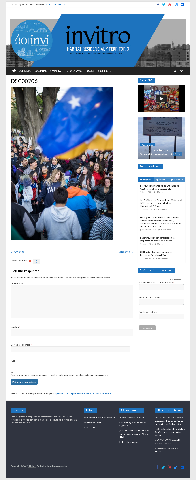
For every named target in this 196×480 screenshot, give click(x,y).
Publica (90, 70)
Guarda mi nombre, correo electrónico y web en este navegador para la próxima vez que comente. (59, 375)
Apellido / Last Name (149, 312)
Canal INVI (56, 70)
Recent (162, 179)
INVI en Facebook (92, 422)
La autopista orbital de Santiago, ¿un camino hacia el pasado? (169, 420)
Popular (147, 179)
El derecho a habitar (55, 4)
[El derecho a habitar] (161, 119)
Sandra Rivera (163, 154)
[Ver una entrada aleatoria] (182, 70)
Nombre (15, 327)
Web (13, 360)
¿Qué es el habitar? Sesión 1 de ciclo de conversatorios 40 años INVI (134, 433)
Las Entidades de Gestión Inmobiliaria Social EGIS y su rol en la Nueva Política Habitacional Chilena (161, 203)
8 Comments (162, 244)
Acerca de (25, 70)
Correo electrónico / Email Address (157, 282)
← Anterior (17, 251)
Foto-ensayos (74, 70)
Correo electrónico (21, 344)
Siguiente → (126, 251)
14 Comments (161, 192)
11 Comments (166, 230)
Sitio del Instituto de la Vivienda (99, 417)
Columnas (41, 70)
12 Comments (161, 209)
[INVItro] (14, 70)
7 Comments (163, 258)
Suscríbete (104, 70)
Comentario (17, 283)
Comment (179, 179)
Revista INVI (90, 427)
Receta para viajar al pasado (132, 417)
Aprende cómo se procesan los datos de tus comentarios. (83, 393)
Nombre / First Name (149, 297)
